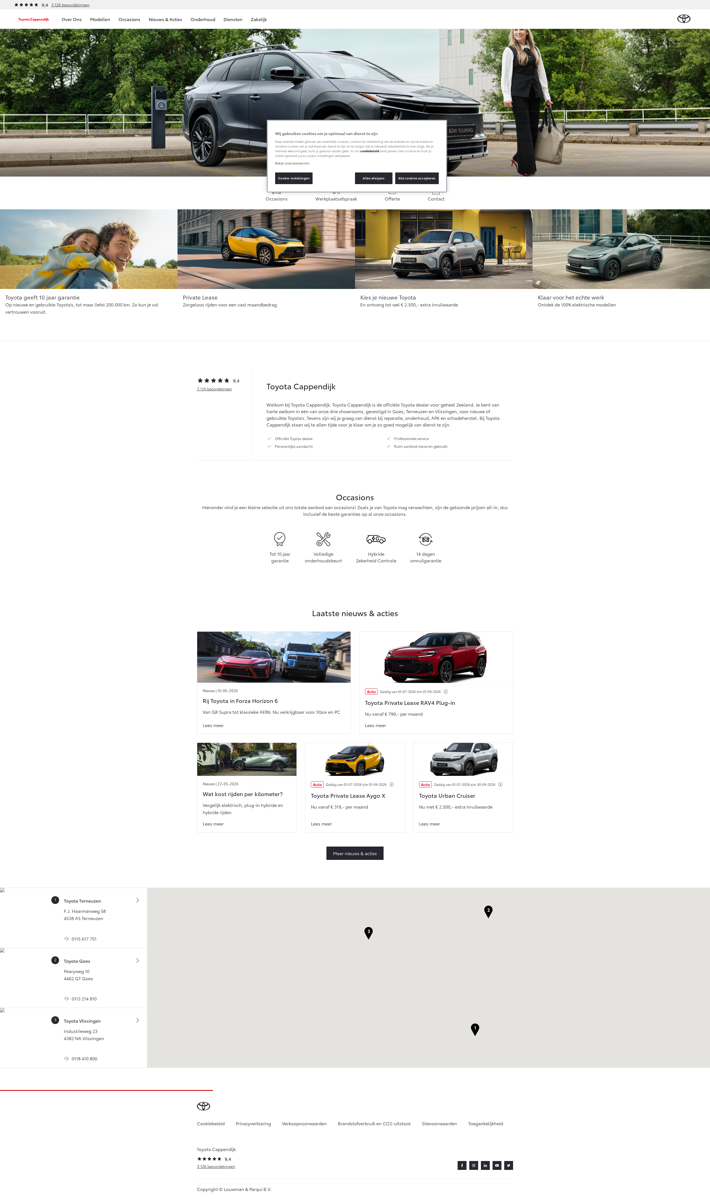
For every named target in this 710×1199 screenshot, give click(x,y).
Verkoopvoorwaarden (304, 1123)
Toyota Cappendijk (33, 19)
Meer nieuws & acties (355, 853)
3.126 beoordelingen (70, 4)
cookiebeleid (369, 151)
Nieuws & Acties (165, 19)
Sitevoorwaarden (439, 1123)
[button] (475, 1030)
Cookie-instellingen (294, 178)
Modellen (100, 19)
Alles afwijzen (373, 178)
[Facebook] (462, 1165)
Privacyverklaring (253, 1123)
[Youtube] (497, 1165)
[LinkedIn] (485, 1165)
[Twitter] (508, 1165)
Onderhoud (203, 19)
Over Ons (72, 19)
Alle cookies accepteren (417, 178)
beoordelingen (214, 388)
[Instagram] (473, 1165)
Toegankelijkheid (485, 1123)
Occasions (129, 19)
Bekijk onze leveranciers (292, 163)
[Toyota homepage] (684, 19)
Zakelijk (259, 19)
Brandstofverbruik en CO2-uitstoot (374, 1123)
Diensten (233, 19)
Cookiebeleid (211, 1123)
